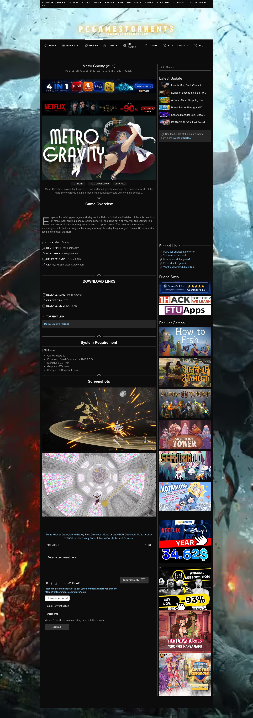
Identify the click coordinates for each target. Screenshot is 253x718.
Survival (179, 2)
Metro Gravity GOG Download (119, 534)
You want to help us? (174, 255)
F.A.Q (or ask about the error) (179, 251)
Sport (149, 2)
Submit (56, 626)
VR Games (132, 45)
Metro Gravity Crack (57, 534)
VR (44, 5)
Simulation (133, 2)
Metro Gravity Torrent (86, 538)
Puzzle (127, 71)
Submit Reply (131, 579)
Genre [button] (93, 45)
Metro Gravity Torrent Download (116, 538)
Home (52, 45)
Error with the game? (174, 263)
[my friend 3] (185, 299)
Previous (52, 545)
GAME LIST (73, 45)
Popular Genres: (54, 2)
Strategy (163, 2)
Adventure (115, 71)
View (185, 341)
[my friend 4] (185, 310)
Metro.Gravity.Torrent (56, 324)
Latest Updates (182, 138)
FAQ (201, 45)
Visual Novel (198, 2)
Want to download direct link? (179, 267)
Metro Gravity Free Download (85, 534)
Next (148, 545)
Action (74, 2)
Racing (109, 2)
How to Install (178, 45)
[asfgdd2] (185, 630)
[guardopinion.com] (185, 287)
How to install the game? (176, 259)
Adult (86, 2)
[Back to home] (126, 23)
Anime (97, 2)
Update (113, 45)
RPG (120, 2)
